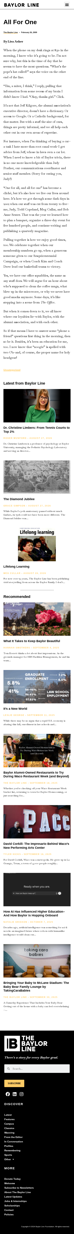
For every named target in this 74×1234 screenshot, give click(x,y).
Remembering (12, 1150)
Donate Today (12, 1179)
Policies (9, 1214)
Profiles (8, 1146)
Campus (9, 1124)
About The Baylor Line (17, 1192)
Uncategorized (11, 370)
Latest (8, 1115)
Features (9, 1119)
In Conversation (13, 1141)
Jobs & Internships (15, 1201)
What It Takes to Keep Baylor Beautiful (31, 641)
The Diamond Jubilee (19, 499)
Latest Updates (13, 1196)
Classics (9, 1128)
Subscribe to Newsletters (19, 1188)
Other (7, 1159)
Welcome (9, 1183)
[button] (67, 4)
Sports (8, 1155)
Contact (9, 1210)
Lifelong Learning (16, 566)
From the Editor (13, 1137)
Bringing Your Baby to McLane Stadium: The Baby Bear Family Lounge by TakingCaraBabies (36, 986)
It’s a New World (15, 708)
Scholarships (12, 1205)
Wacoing (9, 1132)
